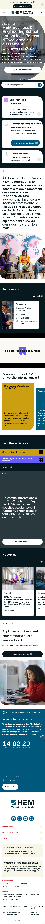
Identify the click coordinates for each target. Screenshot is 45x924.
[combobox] (22, 85)
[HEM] (22, 12)
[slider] (12, 360)
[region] (22, 350)
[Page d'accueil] (22, 812)
